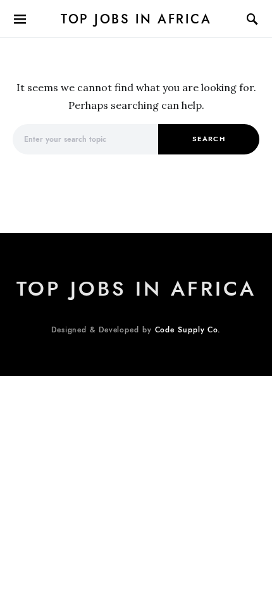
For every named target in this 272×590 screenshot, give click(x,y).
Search (208, 139)
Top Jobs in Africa (136, 19)
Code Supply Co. (188, 330)
